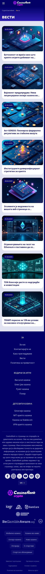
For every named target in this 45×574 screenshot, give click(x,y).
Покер (23, 393)
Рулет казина (22, 389)
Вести (22, 358)
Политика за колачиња (14, 570)
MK (21, 483)
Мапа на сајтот (33, 570)
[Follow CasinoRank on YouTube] (25, 476)
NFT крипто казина (22, 415)
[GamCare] (32, 507)
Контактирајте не (22, 349)
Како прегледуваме (22, 353)
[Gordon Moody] (22, 514)
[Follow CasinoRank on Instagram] (13, 476)
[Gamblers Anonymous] (19, 507)
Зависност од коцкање (13, 561)
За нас (23, 344)
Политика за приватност (22, 362)
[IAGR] (9, 507)
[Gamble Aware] (19, 521)
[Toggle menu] (3, 3)
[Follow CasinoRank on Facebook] (7, 476)
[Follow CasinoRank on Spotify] (31, 476)
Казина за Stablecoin (22, 420)
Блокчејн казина (22, 410)
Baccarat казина (22, 380)
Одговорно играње (32, 561)
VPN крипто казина (22, 424)
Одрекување (12, 566)
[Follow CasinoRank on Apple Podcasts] (37, 476)
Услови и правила (30, 566)
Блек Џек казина (22, 384)
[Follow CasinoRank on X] (19, 476)
